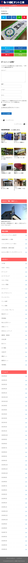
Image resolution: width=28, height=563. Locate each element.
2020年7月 (4, 447)
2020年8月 (4, 443)
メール (3, 89)
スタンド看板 (5, 284)
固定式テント (5, 314)
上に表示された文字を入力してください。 (10, 107)
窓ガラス (4, 343)
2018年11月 (5, 515)
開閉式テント (5, 360)
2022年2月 (4, 388)
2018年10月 (5, 519)
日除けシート (5, 326)
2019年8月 (4, 481)
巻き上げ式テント (6, 322)
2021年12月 (5, 397)
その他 (3, 263)
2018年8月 (4, 528)
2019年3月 (4, 498)
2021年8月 (4, 409)
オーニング (4, 271)
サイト (2, 95)
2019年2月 (4, 502)
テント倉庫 (4, 301)
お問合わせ (14, 5)
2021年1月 (4, 431)
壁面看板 (4, 318)
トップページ (19, 558)
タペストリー (5, 288)
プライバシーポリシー (10, 558)
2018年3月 (4, 545)
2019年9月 (4, 477)
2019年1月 (4, 507)
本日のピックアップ (7, 331)
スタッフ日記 (5, 280)
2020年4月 (4, 460)
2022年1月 (4, 393)
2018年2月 (4, 549)
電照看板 (4, 364)
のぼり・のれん (6, 267)
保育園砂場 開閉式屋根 (8, 247)
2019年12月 (5, 464)
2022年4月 (4, 380)
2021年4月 (4, 422)
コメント (3, 70)
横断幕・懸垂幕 (6, 335)
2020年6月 (4, 452)
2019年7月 (4, 486)
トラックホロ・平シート (8, 309)
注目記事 (4, 339)
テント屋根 (4, 305)
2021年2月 (4, 426)
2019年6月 (4, 490)
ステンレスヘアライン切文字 (9, 235)
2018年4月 (4, 540)
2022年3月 (4, 384)
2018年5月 (4, 536)
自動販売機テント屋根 (7, 239)
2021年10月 (5, 401)
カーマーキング (6, 276)
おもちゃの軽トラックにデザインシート (12, 252)
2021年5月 (4, 418)
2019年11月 (5, 469)
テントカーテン (6, 297)
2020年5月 (4, 456)
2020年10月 (5, 435)
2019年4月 (4, 494)
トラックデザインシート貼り (9, 243)
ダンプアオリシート (7, 293)
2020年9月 (4, 439)
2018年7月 (4, 532)
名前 (2, 84)
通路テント (4, 356)
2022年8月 (4, 376)
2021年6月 (4, 414)
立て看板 (4, 347)
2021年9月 (4, 405)
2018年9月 (4, 524)
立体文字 (4, 352)
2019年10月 (5, 473)
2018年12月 (5, 511)
